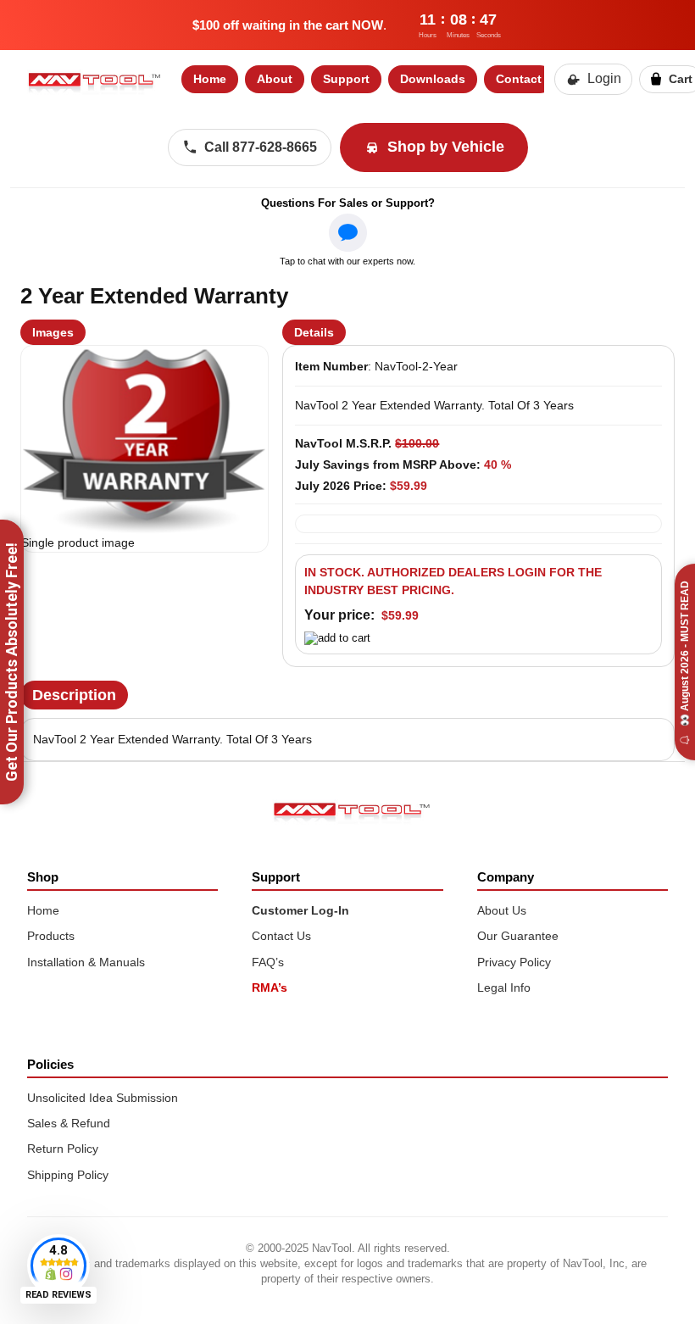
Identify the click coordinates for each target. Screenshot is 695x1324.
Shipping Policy (67, 1175)
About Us (501, 910)
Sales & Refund (68, 1123)
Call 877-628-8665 (260, 147)
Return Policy (62, 1148)
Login (604, 78)
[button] (144, 440)
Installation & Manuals (86, 962)
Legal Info (504, 987)
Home (209, 79)
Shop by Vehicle (445, 146)
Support (346, 79)
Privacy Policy (514, 962)
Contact (519, 79)
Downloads (432, 79)
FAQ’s (268, 962)
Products (51, 936)
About (274, 79)
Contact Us (281, 936)
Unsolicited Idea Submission (102, 1097)
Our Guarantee (518, 936)
